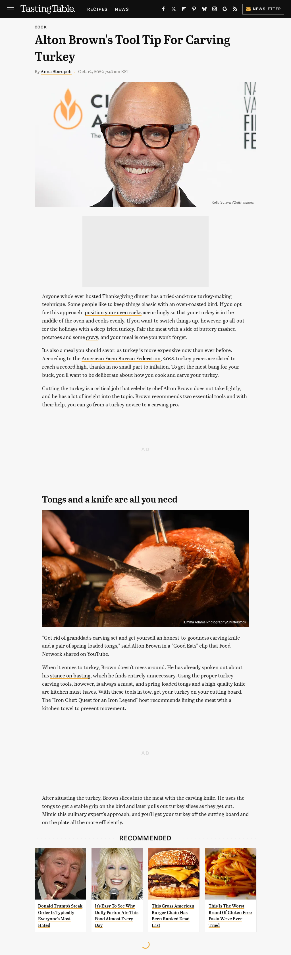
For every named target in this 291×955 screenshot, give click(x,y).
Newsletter (267, 8)
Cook (41, 27)
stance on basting (70, 675)
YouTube (97, 653)
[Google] (225, 10)
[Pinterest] (194, 10)
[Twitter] (173, 10)
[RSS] (235, 10)
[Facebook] (163, 10)
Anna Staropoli (56, 71)
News (122, 9)
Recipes (97, 9)
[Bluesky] (204, 10)
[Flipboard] (184, 10)
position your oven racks (113, 312)
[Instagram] (214, 10)
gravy (92, 336)
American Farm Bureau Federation (121, 358)
